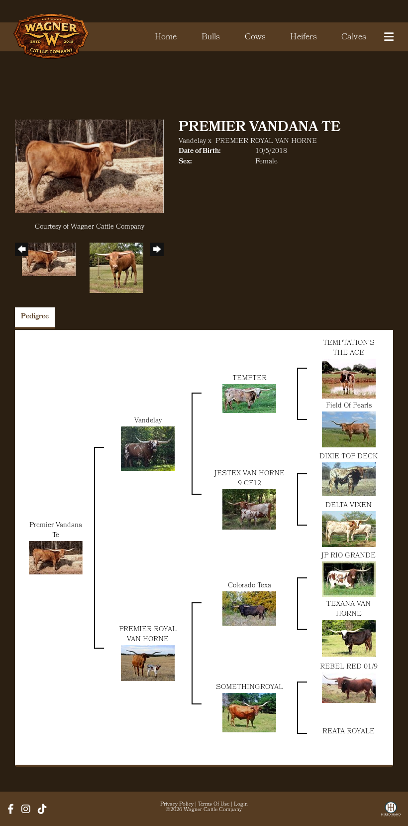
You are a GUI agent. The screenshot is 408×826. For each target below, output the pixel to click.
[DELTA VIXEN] (349, 529)
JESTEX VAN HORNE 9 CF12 (249, 479)
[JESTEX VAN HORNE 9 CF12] (249, 509)
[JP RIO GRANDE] (349, 579)
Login (241, 804)
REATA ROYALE (348, 732)
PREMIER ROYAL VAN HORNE (266, 141)
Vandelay (192, 141)
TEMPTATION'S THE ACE (349, 348)
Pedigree (35, 317)
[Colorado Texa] (249, 608)
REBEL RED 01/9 (349, 667)
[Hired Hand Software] (391, 813)
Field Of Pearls (349, 406)
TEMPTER (249, 379)
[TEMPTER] (249, 399)
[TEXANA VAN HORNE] (349, 638)
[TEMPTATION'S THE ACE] (349, 379)
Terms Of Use (213, 804)
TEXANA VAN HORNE (348, 609)
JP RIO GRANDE (348, 556)
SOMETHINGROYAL (249, 687)
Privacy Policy (177, 804)
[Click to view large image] (89, 166)
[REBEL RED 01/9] (349, 687)
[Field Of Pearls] (349, 429)
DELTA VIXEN (348, 506)
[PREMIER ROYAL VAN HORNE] (148, 663)
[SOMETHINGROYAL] (249, 712)
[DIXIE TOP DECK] (349, 479)
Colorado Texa (249, 586)
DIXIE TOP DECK (348, 457)
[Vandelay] (148, 448)
